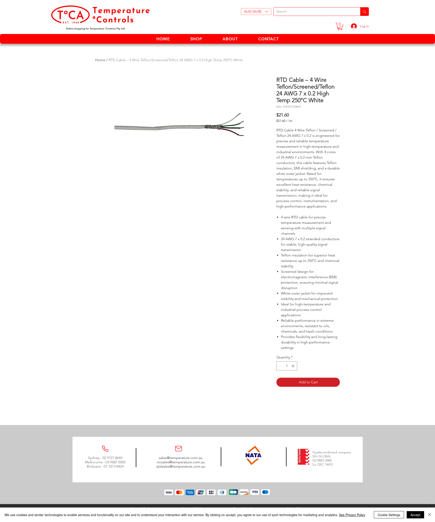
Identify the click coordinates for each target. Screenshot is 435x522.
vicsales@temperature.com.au (181, 462)
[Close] (429, 514)
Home (100, 60)
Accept (415, 514)
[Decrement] (280, 366)
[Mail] (178, 448)
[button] (256, 11)
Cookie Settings (389, 514)
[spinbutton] (286, 366)
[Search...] (364, 11)
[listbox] (256, 11)
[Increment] (293, 366)
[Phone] (105, 448)
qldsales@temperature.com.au (180, 466)
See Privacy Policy (352, 514)
